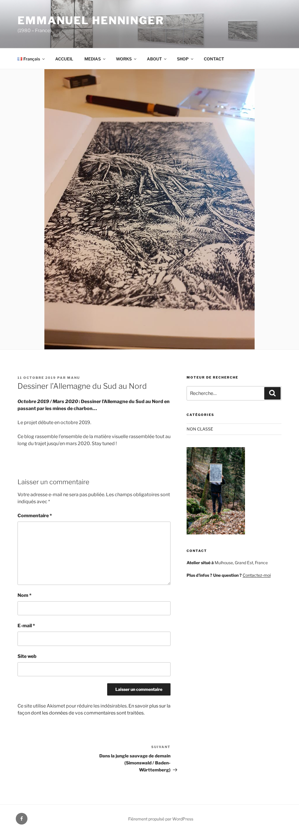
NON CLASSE (200, 428)
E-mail (26, 625)
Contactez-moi (257, 575)
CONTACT (214, 58)
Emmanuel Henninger (91, 20)
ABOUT (154, 58)
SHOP (183, 58)
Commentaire (35, 515)
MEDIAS (92, 58)
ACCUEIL (64, 58)
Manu (73, 378)
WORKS (124, 58)
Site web (27, 656)
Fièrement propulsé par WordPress (160, 818)
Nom (25, 595)
